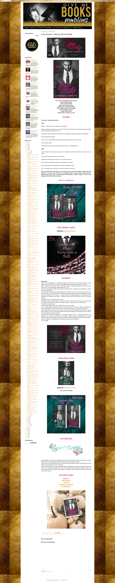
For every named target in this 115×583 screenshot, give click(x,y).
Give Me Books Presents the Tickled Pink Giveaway (35, 107)
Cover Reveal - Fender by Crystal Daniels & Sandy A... (32, 238)
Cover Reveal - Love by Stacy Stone (32, 370)
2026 (27, 142)
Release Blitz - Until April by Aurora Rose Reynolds (32, 202)
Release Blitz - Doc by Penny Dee (32, 179)
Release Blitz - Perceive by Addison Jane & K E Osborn (32, 391)
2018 (27, 430)
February (28, 424)
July (27, 417)
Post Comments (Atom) (49, 571)
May (27, 420)
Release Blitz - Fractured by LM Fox (32, 353)
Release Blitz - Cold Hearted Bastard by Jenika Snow (33, 372)
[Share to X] (57, 532)
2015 (27, 434)
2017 (27, 431)
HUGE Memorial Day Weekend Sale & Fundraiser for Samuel (34, 60)
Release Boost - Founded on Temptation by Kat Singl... (31, 221)
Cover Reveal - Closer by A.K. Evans (33, 326)
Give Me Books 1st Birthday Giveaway (34, 76)
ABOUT (33, 27)
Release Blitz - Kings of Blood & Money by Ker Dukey (32, 347)
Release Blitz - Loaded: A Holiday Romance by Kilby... (32, 267)
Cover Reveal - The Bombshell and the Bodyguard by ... (32, 176)
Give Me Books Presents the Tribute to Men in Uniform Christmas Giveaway (35, 131)
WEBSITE (66, 478)
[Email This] (55, 532)
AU (74, 231)
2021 (27, 149)
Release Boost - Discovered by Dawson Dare (32, 368)
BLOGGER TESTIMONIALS (62, 27)
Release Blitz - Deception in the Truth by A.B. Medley (32, 193)
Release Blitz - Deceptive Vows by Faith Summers (32, 277)
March (28, 423)
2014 (27, 436)
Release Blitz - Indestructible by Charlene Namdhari (32, 382)
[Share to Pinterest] (59, 532)
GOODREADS (66, 486)
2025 (27, 144)
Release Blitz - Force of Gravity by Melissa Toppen (32, 169)
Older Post (89, 569)
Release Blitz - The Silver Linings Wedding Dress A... (32, 379)
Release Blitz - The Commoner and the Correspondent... (32, 243)
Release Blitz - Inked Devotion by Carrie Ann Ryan (32, 206)
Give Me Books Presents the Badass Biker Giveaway (35, 115)
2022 (27, 148)
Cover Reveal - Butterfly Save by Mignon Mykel (32, 273)
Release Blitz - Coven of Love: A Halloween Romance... (32, 408)
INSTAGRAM (66, 480)
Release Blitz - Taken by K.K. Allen (32, 375)
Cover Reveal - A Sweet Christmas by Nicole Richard (32, 298)
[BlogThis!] (56, 532)
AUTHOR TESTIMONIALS (44, 27)
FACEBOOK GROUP (66, 484)
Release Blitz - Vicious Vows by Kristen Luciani (32, 355)
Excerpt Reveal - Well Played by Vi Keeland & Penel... (32, 241)
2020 (27, 427)
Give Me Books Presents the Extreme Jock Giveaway (35, 84)
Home (66, 569)
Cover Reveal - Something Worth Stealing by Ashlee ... (32, 342)
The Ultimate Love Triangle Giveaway (34, 99)
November (28, 152)
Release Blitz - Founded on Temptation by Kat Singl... (31, 258)
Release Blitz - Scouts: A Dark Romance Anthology (31, 366)
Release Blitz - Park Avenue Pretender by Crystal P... (31, 338)
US (65, 231)
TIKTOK (66, 482)
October (28, 153)
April (27, 421)
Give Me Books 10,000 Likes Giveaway (34, 91)
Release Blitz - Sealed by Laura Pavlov (32, 181)
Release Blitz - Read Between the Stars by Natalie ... (32, 300)
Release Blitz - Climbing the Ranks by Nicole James (32, 210)
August (28, 416)
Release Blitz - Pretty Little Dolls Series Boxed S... (32, 260)
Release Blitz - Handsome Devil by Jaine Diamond (32, 395)
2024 (27, 145)
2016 (27, 433)
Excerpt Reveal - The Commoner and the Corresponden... (32, 311)
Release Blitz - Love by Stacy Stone (32, 208)
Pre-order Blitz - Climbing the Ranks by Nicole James (32, 318)
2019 (27, 429)
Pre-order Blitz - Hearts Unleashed (32, 401)
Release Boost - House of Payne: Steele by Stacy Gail (34, 68)
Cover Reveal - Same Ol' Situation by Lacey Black (32, 162)
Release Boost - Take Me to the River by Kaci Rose (32, 280)
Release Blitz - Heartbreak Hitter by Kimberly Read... (32, 157)
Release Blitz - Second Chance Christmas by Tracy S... (32, 219)
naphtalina (59, 580)
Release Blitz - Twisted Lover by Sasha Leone (32, 186)
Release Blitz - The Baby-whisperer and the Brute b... (32, 262)
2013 (27, 437)
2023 (27, 146)
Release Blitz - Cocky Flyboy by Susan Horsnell (32, 400)
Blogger (67, 580)
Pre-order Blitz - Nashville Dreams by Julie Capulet (32, 178)
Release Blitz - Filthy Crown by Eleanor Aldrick (32, 410)
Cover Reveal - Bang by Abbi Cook (32, 251)
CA (71, 231)
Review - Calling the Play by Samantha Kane (35, 123)
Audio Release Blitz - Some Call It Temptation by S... (32, 195)
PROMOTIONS (77, 27)
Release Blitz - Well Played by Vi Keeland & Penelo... (32, 214)
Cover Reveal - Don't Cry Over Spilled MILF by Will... (31, 275)
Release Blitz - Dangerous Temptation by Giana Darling (32, 188)
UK (68, 231)
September (29, 414)
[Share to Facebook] (58, 532)
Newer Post (43, 569)
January (28, 425)
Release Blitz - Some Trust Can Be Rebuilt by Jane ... (32, 393)
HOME (26, 27)
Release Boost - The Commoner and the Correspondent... (33, 200)
